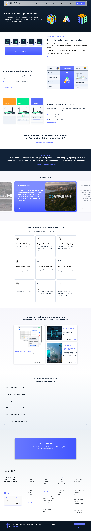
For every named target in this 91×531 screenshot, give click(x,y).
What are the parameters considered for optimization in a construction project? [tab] (27, 407)
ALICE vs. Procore (31, 504)
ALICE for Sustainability (47, 509)
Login (71, 3)
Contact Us (30, 494)
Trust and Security (31, 481)
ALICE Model (45, 483)
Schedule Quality (77, 508)
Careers (29, 488)
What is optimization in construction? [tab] (16, 401)
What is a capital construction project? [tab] (16, 421)
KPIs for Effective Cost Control (49, 507)
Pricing (47, 3)
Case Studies (39, 3)
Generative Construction (78, 499)
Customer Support (31, 496)
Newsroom (30, 490)
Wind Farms (60, 488)
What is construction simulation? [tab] (15, 387)
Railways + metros (61, 494)
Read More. (15, 526)
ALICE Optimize (46, 481)
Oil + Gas (60, 479)
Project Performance (78, 510)
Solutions (30, 3)
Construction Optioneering (79, 490)
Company (63, 3)
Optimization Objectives (78, 496)
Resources (55, 3)
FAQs (44, 511)
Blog (28, 485)
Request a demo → (52, 56)
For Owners (76, 485)
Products (21, 3)
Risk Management (77, 492)
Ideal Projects (61, 477)
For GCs (75, 488)
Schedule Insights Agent (78, 501)
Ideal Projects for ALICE (78, 479)
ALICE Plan (45, 479)
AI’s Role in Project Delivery (48, 504)
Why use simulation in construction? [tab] (16, 394)
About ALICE (30, 479)
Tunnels (59, 492)
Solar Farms (60, 485)
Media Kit (29, 492)
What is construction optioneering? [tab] (15, 414)
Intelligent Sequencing (78, 494)
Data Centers (60, 481)
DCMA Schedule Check (78, 503)
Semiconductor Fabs (62, 483)
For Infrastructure (77, 481)
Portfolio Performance (78, 512)
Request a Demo (45, 453)
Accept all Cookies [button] (79, 524)
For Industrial (76, 483)
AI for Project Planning (47, 502)
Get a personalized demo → (45, 142)
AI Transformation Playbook (48, 496)
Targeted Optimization (78, 505)
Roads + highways (61, 490)
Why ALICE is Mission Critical (48, 498)
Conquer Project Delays (47, 500)
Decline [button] (79, 527)
